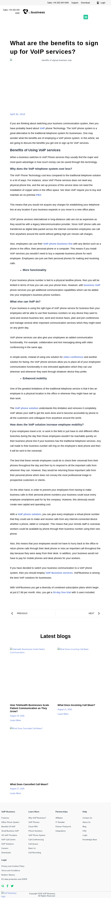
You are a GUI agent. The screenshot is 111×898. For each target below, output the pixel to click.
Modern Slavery (8, 875)
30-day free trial (62, 592)
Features (5, 818)
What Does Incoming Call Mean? (76, 705)
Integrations (61, 831)
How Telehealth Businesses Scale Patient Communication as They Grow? (29, 708)
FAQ (84, 831)
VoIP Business (49, 893)
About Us (86, 822)
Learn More (16, 720)
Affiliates (59, 818)
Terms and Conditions (10, 870)
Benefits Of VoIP (8, 826)
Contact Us (87, 818)
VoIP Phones (33, 822)
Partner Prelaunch (63, 826)
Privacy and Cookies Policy (12, 866)
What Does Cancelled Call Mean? (29, 784)
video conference (73, 357)
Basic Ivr (32, 848)
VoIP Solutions (7, 844)
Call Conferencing (36, 839)
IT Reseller (60, 822)
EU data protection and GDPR (14, 879)
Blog (84, 826)
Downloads (6, 852)
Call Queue (33, 844)
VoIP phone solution (26, 408)
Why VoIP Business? (37, 818)
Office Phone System (10, 822)
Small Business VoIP (10, 831)
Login (85, 835)
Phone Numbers (35, 831)
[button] (86, 17)
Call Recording (34, 852)
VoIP (42, 128)
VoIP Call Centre (8, 839)
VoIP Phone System (36, 835)
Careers (4, 848)
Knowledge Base (90, 839)
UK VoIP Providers (9, 835)
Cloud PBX (33, 826)
